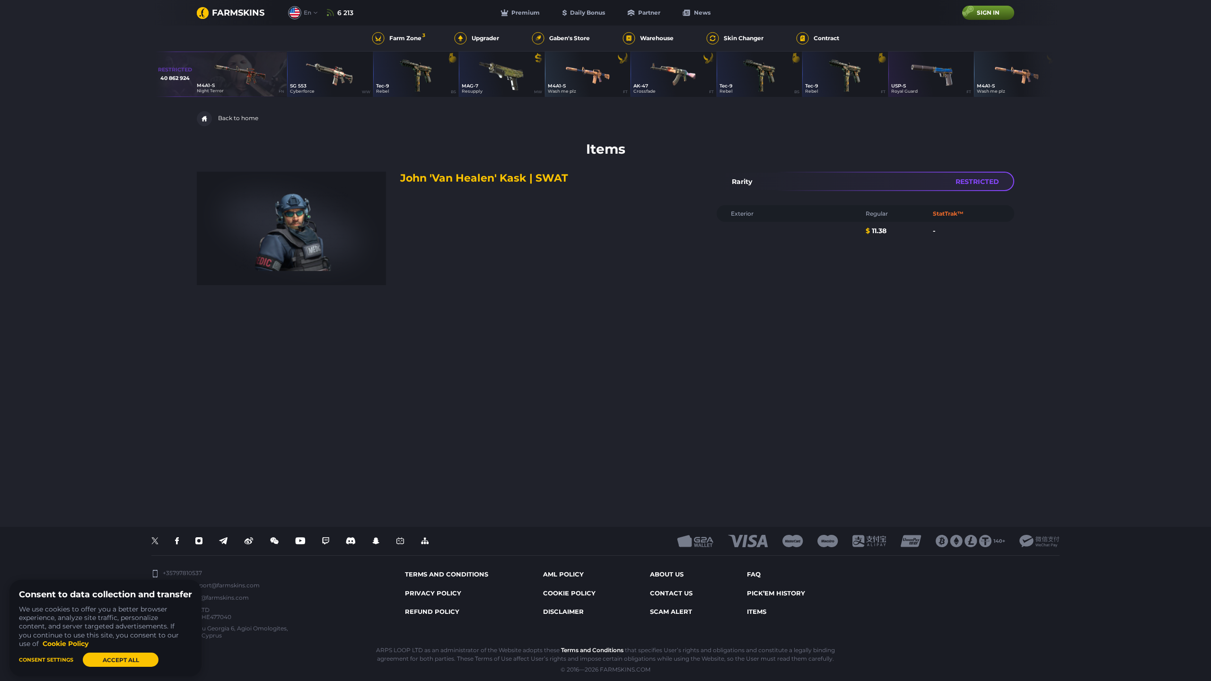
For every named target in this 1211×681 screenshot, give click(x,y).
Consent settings (46, 659)
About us (667, 574)
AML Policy (563, 574)
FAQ (754, 574)
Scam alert (671, 611)
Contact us (671, 593)
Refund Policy (432, 611)
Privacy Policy (433, 593)
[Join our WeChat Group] (274, 541)
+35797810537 (182, 573)
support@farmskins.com (224, 585)
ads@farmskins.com (220, 597)
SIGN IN (988, 12)
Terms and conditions (446, 574)
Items (756, 611)
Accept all (121, 660)
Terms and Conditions (592, 650)
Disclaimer (563, 611)
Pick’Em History (776, 593)
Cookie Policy (569, 593)
